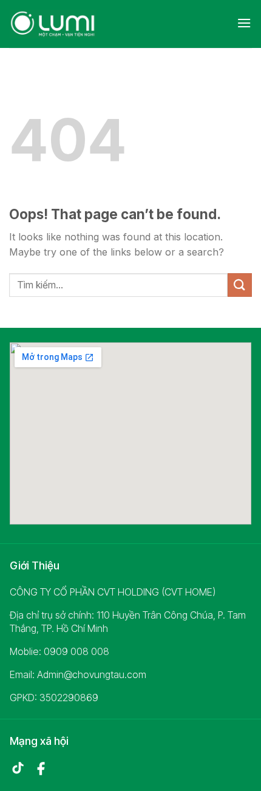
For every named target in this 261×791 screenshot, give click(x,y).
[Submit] (240, 285)
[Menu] (244, 23)
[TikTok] (17, 768)
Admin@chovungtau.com (91, 674)
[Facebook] (41, 768)
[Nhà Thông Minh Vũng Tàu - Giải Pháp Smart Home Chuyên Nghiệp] (63, 24)
